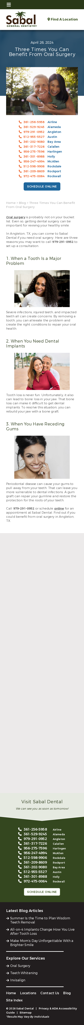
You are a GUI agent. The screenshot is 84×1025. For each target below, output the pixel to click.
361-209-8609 (33, 171)
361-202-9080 (33, 142)
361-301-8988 (33, 157)
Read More (14, 645)
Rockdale (54, 166)
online (59, 508)
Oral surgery (15, 217)
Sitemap (26, 1012)
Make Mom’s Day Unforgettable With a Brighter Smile (38, 782)
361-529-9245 (33, 127)
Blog (22, 203)
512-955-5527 (33, 137)
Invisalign (17, 980)
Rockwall (54, 176)
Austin (52, 137)
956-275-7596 (33, 152)
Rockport (54, 171)
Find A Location (64, 19)
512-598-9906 (33, 166)
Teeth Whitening (24, 973)
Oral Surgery (20, 966)
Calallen (53, 147)
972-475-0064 (33, 176)
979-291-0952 (33, 132)
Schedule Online (42, 187)
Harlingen (55, 152)
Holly (51, 157)
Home (11, 203)
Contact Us (49, 993)
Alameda (54, 127)
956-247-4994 (33, 161)
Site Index (14, 1000)
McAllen (53, 161)
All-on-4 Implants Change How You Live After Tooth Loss (38, 709)
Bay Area (54, 142)
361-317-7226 (33, 147)
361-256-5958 (33, 122)
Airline (52, 122)
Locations (28, 993)
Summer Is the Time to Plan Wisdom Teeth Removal (41, 637)
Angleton (54, 132)
